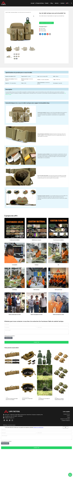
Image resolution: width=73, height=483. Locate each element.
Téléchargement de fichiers (9, 335)
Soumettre (36, 342)
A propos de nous (39, 3)
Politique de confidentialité (65, 418)
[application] (48, 3)
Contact (62, 3)
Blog (52, 3)
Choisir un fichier (8, 337)
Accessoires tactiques (14, 12)
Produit (46, 3)
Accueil (32, 3)
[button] (40, 34)
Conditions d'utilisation (66, 420)
